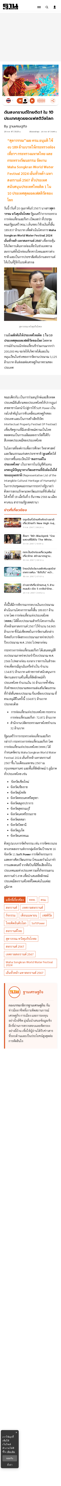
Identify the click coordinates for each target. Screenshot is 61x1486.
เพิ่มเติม (11, 1451)
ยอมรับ (9, 1458)
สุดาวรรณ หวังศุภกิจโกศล (21, 938)
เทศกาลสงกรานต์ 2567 (20, 954)
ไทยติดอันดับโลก (16, 923)
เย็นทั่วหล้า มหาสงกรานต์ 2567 (24, 973)
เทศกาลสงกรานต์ (32, 907)
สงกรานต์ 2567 (15, 946)
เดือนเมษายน (29, 915)
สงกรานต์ (11, 907)
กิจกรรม (10, 915)
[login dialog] (54, 7)
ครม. (43, 900)
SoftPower (38, 923)
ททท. (32, 900)
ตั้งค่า (10, 1464)
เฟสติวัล (47, 915)
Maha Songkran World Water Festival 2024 (29, 963)
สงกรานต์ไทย (14, 931)
